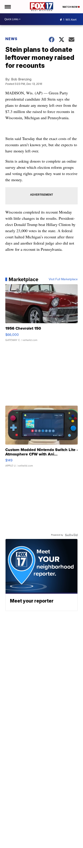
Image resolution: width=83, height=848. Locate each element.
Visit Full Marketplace (63, 279)
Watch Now (70, 7)
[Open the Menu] (7, 6)
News (11, 39)
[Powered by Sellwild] (71, 535)
